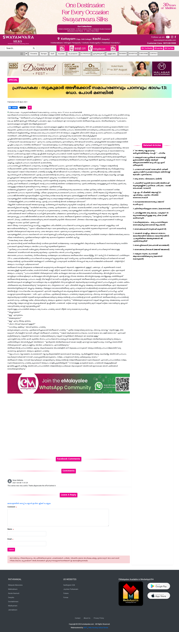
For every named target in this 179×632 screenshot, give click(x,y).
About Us (87, 618)
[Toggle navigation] (21, 54)
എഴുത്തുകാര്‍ (99, 54)
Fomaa (65, 597)
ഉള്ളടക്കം (112, 54)
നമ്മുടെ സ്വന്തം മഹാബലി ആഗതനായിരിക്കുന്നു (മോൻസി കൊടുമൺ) (147, 256)
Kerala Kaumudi (13, 593)
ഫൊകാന (73, 54)
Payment (123, 54)
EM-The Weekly (147, 48)
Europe (44, 54)
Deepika (11, 597)
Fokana (65, 593)
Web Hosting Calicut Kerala (98, 628)
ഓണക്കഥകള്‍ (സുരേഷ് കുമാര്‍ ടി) (150, 229)
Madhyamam (12, 606)
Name (9, 529)
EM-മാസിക (158, 48)
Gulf (52, 54)
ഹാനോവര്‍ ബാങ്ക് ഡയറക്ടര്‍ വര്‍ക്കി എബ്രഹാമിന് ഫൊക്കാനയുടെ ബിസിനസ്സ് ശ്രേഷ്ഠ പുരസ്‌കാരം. (151, 172)
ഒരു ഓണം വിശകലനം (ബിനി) (148, 179)
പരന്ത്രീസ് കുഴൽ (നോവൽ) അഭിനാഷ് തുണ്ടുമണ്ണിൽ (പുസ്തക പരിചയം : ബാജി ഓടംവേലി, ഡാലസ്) (152, 185)
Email (9, 539)
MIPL (86, 628)
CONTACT (153, 54)
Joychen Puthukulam (70, 589)
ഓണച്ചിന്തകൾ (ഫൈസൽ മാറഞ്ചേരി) (151, 245)
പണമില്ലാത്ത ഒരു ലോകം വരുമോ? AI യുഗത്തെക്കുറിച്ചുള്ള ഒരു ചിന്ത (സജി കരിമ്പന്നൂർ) (150, 215)
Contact (77, 618)
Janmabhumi (12, 610)
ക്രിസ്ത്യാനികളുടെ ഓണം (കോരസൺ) (152, 209)
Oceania (33, 54)
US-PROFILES (85, 54)
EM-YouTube (169, 48)
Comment (11, 507)
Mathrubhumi (12, 589)
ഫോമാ (61, 54)
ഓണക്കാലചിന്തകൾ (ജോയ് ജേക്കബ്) (151, 250)
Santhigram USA (69, 585)
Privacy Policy (99, 618)
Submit (11, 550)
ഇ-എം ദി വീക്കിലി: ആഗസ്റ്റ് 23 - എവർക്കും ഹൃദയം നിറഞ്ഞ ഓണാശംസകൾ (147, 195)
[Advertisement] (68, 423)
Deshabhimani (13, 602)
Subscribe (143, 54)
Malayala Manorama (15, 585)
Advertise (133, 54)
